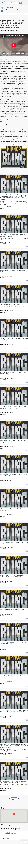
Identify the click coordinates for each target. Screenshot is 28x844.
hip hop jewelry (24, 59)
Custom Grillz (23, 109)
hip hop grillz (9, 76)
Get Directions (24, 825)
